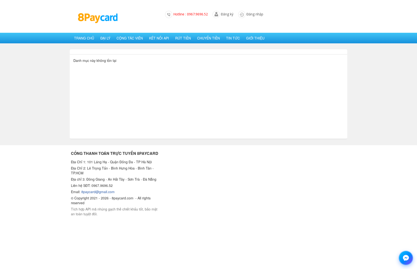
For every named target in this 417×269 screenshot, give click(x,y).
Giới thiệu (255, 38)
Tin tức (233, 38)
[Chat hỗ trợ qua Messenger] (406, 258)
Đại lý (105, 38)
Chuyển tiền (208, 38)
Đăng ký (227, 14)
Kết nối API (159, 38)
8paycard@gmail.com (98, 191)
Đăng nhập (254, 14)
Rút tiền (183, 38)
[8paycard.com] (97, 18)
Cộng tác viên (130, 38)
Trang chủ (84, 38)
